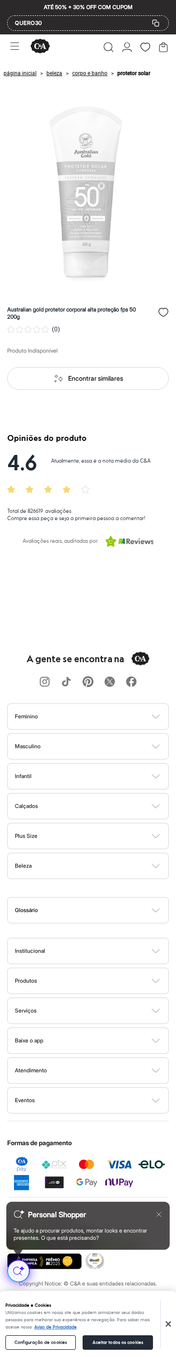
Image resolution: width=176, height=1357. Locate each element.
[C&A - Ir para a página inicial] (40, 46)
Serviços (26, 1010)
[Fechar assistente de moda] (158, 1214)
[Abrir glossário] (99, 910)
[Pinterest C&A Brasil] (88, 682)
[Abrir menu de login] (127, 47)
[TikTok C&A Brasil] (66, 682)
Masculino (28, 746)
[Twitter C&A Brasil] (109, 682)
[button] (108, 47)
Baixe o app (29, 1040)
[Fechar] (168, 1324)
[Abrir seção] (103, 716)
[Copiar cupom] (155, 23)
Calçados (26, 806)
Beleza (23, 865)
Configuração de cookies (40, 1342)
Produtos (26, 980)
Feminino (26, 716)
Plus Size (26, 835)
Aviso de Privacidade (55, 1327)
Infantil (23, 776)
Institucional (30, 950)
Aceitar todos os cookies (118, 1342)
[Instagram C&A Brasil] (44, 682)
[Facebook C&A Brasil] (131, 682)
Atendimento (31, 1070)
